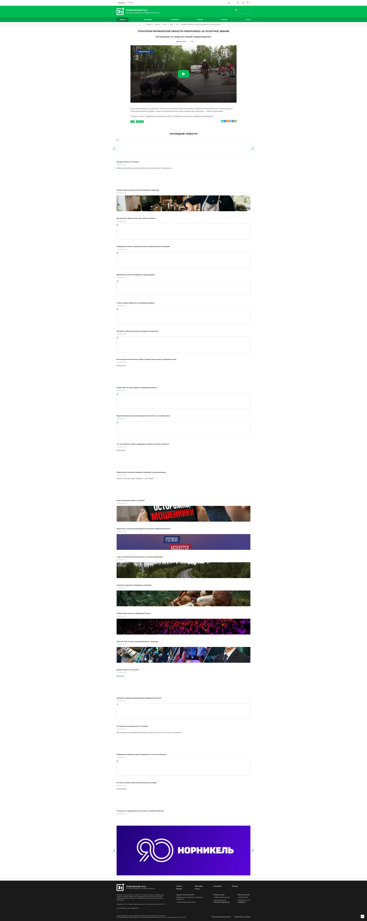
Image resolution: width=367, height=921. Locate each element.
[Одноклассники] (227, 121)
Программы (148, 19)
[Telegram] (230, 121)
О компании (174, 19)
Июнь (171, 24)
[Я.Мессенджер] (222, 121)
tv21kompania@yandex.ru (222, 902)
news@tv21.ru (241, 902)
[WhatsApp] (235, 121)
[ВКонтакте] (225, 121)
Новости (122, 19)
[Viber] (233, 121)
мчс (132, 121)
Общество (140, 121)
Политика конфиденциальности (221, 916)
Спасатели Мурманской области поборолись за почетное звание (200, 24)
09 (177, 24)
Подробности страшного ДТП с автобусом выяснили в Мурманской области (179, 116)
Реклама (224, 19)
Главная (149, 24)
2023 (164, 24)
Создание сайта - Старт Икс (242, 916)
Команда (200, 19)
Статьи (248, 19)
